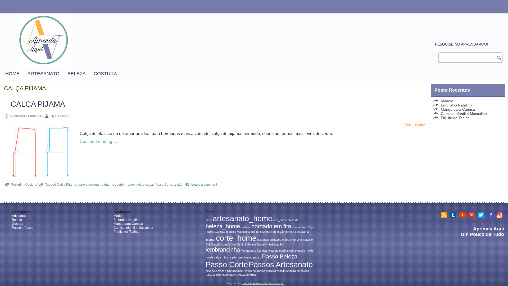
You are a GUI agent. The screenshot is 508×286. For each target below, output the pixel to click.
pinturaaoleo (235, 270)
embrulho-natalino (301, 239)
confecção (277, 231)
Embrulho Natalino (456, 105)
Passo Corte (163, 184)
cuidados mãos (279, 239)
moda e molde (296, 250)
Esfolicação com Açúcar (221, 244)
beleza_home (223, 226)
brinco (296, 227)
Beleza (76, 73)
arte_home (280, 220)
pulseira (271, 270)
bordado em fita (271, 226)
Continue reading (98, 141)
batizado (293, 220)
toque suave (229, 274)
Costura (105, 73)
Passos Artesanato (281, 264)
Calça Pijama (38, 104)
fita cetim (262, 244)
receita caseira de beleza (293, 270)
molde (310, 250)
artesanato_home (242, 218)
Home (12, 73)
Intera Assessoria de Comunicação (263, 283)
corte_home (125, 184)
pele (208, 270)
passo (257, 257)
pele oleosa (219, 270)
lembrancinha (223, 249)
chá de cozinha (260, 231)
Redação (62, 116)
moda (282, 250)
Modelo (447, 101)
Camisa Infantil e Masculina (464, 113)
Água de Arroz (247, 274)
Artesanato (44, 73)
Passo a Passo (22, 228)
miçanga (272, 250)
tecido (178, 184)
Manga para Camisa (458, 109)
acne (209, 220)
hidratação (276, 244)
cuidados (263, 239)
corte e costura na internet (96, 184)
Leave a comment (204, 184)
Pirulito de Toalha (455, 118)
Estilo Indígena (246, 244)
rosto (209, 274)
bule (303, 227)
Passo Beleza (279, 256)
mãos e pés (229, 257)
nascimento (245, 257)
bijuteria (246, 227)
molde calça (144, 184)
